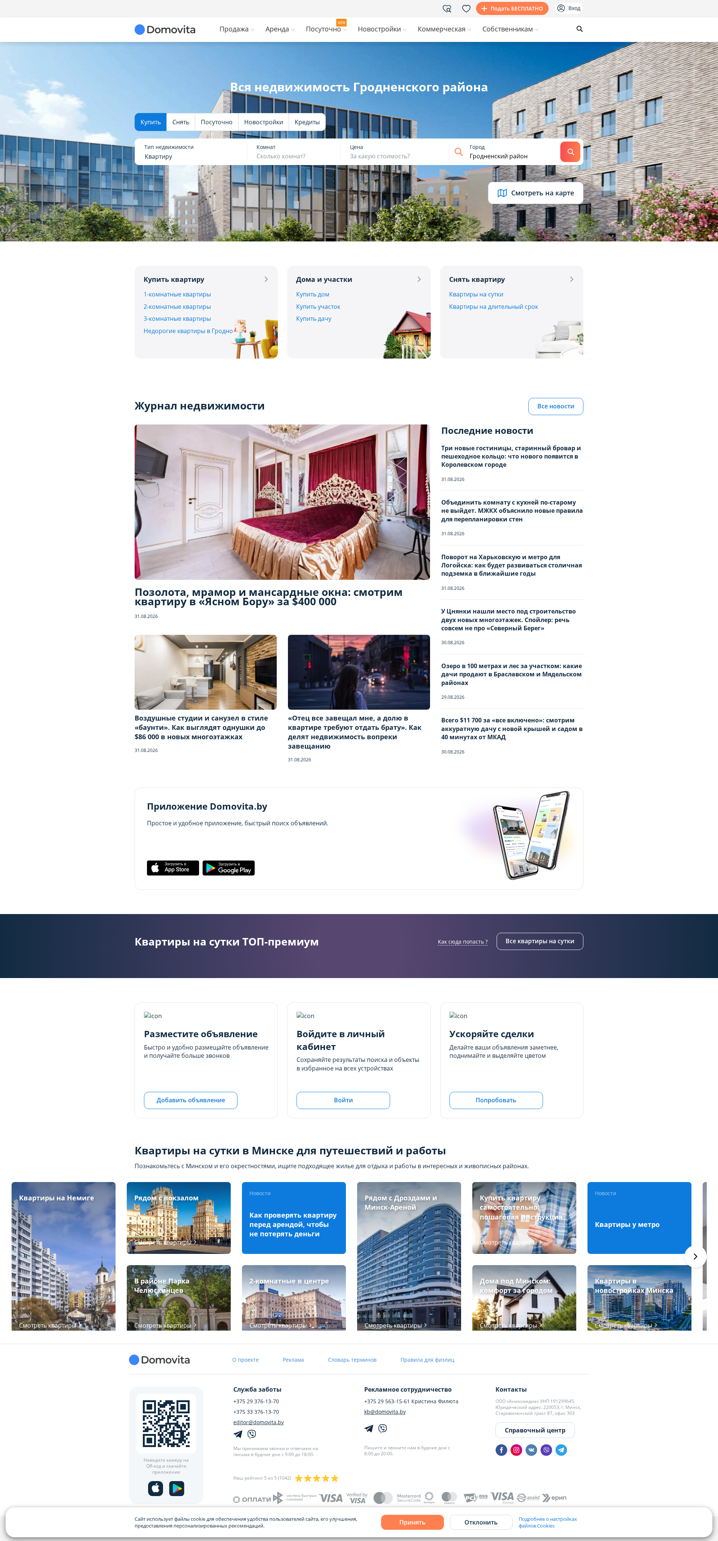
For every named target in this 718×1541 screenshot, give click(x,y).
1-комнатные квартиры (177, 294)
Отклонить (481, 1522)
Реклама (293, 1359)
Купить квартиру (174, 279)
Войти (343, 1100)
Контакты (511, 1389)
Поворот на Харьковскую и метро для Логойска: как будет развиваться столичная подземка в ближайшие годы (511, 565)
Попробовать (496, 1100)
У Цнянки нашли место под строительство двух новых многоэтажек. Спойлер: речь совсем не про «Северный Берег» (508, 619)
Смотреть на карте (542, 192)
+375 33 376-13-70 (256, 1412)
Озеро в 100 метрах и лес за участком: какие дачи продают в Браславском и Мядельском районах (511, 674)
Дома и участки (324, 279)
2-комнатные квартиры (177, 306)
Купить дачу (313, 318)
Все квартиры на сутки (540, 941)
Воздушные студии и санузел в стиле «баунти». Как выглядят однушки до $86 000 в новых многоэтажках (201, 727)
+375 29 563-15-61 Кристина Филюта (411, 1401)
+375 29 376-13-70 (256, 1401)
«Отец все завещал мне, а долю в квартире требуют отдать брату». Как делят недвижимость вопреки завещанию (354, 731)
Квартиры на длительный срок (493, 306)
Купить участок (318, 306)
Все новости (555, 406)
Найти (570, 151)
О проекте (245, 1359)
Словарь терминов (352, 1359)
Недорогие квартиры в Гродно (188, 331)
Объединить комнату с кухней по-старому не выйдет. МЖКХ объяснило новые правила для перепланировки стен (512, 510)
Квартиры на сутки (476, 294)
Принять (412, 1522)
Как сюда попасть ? (463, 941)
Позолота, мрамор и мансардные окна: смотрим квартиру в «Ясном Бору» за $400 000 (269, 596)
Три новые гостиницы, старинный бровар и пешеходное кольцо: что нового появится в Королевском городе (511, 456)
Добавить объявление (191, 1100)
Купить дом (312, 294)
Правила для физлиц (427, 1359)
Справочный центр (535, 1430)
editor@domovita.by (258, 1422)
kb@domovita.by (385, 1412)
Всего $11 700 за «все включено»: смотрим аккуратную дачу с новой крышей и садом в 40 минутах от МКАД (512, 728)
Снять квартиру (477, 279)
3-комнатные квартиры (177, 318)
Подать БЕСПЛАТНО (517, 8)
